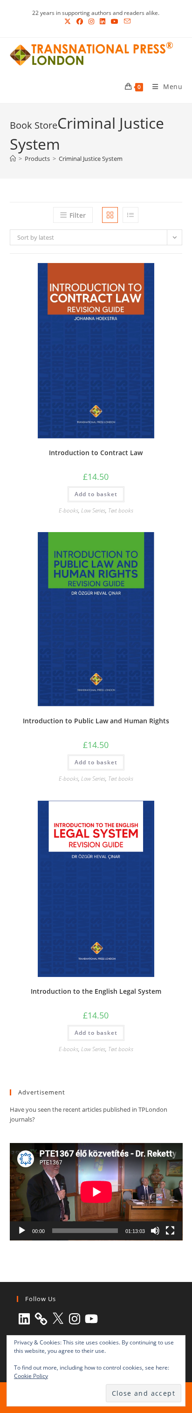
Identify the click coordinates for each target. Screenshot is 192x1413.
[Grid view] (110, 215)
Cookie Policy (31, 1376)
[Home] (13, 158)
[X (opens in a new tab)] (68, 21)
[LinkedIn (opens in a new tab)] (102, 21)
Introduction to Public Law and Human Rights (96, 720)
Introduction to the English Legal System (96, 991)
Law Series (93, 510)
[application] (96, 1191)
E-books (68, 510)
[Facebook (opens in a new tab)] (80, 21)
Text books (120, 510)
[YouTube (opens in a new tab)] (114, 21)
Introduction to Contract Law (96, 452)
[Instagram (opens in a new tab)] (91, 21)
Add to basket (96, 494)
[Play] (22, 1230)
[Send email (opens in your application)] (125, 21)
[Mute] (155, 1230)
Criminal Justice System (91, 158)
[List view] (130, 215)
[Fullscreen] (170, 1230)
